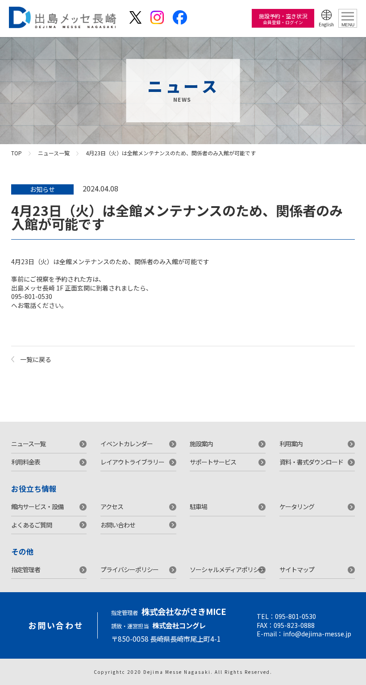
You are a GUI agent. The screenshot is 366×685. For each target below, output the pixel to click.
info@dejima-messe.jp (317, 633)
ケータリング (296, 506)
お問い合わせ (117, 524)
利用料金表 (25, 461)
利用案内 (291, 443)
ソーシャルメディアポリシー (227, 569)
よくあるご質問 (31, 524)
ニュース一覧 (54, 153)
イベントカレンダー (126, 443)
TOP (16, 153)
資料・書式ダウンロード (311, 461)
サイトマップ (296, 569)
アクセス (111, 506)
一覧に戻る (35, 359)
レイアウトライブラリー (132, 461)
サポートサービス (213, 461)
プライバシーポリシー (129, 569)
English (326, 24)
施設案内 (201, 443)
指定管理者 (25, 569)
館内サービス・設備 (37, 506)
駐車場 (198, 506)
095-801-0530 (295, 616)
